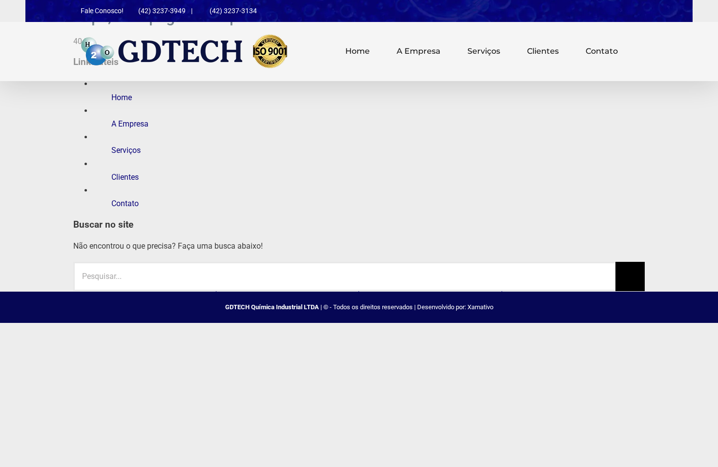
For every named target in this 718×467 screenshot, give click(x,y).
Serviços (126, 150)
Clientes (125, 177)
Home (121, 97)
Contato (125, 203)
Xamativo (480, 307)
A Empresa (129, 123)
